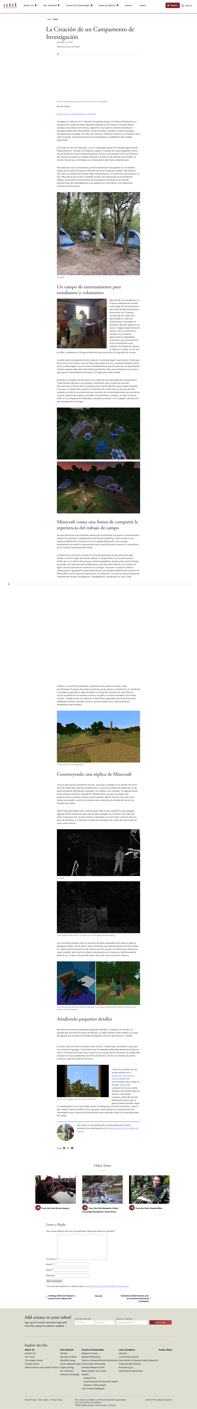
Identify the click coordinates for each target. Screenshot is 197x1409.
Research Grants (90, 1353)
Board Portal (30, 1400)
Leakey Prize (89, 1378)
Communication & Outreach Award (100, 1381)
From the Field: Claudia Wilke (148, 1208)
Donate (63, 1353)
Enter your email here (124, 1319)
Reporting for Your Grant (94, 1371)
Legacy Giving (67, 1367)
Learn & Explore (107, 5)
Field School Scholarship (93, 1363)
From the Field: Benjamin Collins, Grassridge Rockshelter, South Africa (100, 1210)
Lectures (123, 1353)
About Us (29, 5)
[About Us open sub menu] (35, 5)
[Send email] (72, 1148)
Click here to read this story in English (76, 114)
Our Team (30, 1356)
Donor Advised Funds (70, 1363)
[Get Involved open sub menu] (58, 5)
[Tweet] (68, 1148)
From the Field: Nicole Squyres (55, 1208)
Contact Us (30, 1353)
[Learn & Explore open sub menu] (117, 5)
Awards (85, 1374)
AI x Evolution (66, 1371)
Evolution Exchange (69, 1374)
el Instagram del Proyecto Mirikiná (123, 1075)
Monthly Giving (67, 1360)
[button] (186, 5)
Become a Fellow (68, 1356)
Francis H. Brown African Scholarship (100, 1360)
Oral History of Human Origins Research (138, 1360)
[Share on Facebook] (64, 1148)
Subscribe (160, 1322)
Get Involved (50, 5)
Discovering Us (126, 1367)
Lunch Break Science (129, 1356)
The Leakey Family (34, 1360)
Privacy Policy (56, 1400)
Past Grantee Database (93, 1388)
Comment (51, 1259)
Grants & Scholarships (77, 5)
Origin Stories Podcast (130, 1363)
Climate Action (32, 1363)
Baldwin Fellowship (91, 1356)
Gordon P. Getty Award (94, 1385)
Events (128, 5)
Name (50, 1264)
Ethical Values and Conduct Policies (42, 1367)
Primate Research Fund (93, 1367)
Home (49, 19)
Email (49, 1269)
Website (50, 1275)
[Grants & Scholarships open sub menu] (91, 5)
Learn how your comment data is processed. (107, 1286)
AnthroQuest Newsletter (131, 1371)
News (143, 5)
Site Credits (43, 1400)
